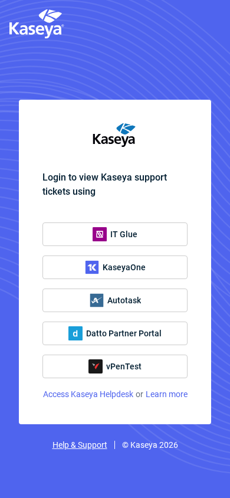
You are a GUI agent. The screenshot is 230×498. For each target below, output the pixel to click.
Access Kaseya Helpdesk (88, 394)
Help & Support (79, 445)
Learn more (167, 394)
